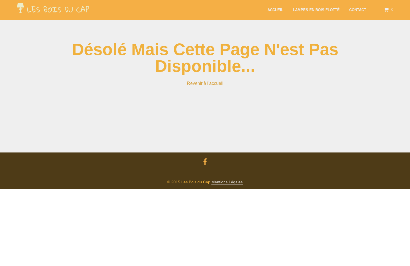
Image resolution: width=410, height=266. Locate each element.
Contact (357, 10)
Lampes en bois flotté (316, 10)
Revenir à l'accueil (205, 83)
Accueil (275, 10)
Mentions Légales (227, 182)
